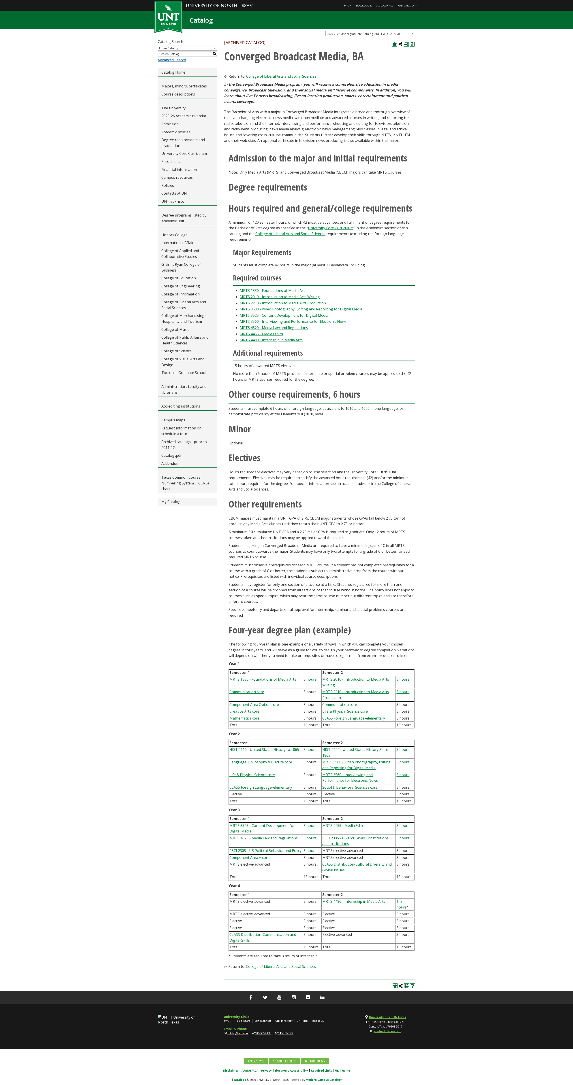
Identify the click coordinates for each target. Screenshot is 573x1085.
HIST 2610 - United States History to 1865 (264, 749)
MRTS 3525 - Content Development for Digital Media (284, 315)
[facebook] (250, 997)
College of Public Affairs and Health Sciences (184, 340)
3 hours (310, 679)
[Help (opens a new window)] (412, 44)
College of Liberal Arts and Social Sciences (183, 304)
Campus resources (177, 177)
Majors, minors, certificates (184, 86)
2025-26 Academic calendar (183, 115)
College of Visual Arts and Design (182, 362)
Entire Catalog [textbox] (168, 48)
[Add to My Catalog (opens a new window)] (394, 44)
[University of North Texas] (219, 2)
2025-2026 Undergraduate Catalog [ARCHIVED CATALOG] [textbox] (364, 34)
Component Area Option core (254, 704)
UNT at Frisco (172, 201)
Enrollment (170, 161)
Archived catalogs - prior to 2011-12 (184, 444)
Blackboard (364, 5)
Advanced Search (172, 59)
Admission (170, 123)
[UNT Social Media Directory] (322, 997)
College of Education (178, 278)
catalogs (239, 1080)
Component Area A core (249, 857)
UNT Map (302, 1020)
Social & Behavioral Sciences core (350, 787)
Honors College (174, 234)
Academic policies (175, 132)
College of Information (180, 294)
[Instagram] (293, 997)
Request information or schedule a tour (181, 431)
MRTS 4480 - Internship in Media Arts (271, 340)
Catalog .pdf (171, 455)
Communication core (246, 691)
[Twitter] (265, 997)
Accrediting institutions (180, 406)
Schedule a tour (283, 1061)
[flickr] (308, 997)
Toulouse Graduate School (183, 372)
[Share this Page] (400, 44)
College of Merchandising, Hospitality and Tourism (183, 318)
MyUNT (348, 5)
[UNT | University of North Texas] (181, 1020)
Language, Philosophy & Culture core (260, 762)
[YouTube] (279, 997)
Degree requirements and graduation (183, 142)
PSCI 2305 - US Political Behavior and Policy (265, 850)
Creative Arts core (244, 711)
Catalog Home (173, 72)
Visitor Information (387, 1031)
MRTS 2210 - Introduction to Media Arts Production (283, 303)
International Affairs (178, 242)
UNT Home (342, 1070)
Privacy (266, 1070)
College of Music (175, 329)
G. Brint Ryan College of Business (181, 267)
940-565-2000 (263, 1033)
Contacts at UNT (175, 193)
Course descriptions (178, 94)
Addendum (170, 463)
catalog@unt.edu (237, 1033)
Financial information (179, 169)
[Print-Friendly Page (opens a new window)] (406, 44)
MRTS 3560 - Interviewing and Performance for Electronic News (293, 321)
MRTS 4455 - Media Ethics (261, 333)
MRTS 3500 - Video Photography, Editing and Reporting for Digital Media (301, 309)
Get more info (314, 1061)
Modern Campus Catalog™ (324, 1080)
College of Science (176, 350)
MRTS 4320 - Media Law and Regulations (274, 327)
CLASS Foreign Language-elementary (353, 718)
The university (173, 108)
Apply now (254, 1061)
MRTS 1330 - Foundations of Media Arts (273, 290)
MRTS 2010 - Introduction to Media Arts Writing (280, 296)
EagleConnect (385, 5)
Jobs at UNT (319, 1020)
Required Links (321, 1070)
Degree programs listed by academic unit (183, 218)
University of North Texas (387, 1017)
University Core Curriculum (184, 153)
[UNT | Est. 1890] (168, 16)
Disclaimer (231, 1070)
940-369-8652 (285, 1033)
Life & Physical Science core (345, 711)
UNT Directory (407, 5)
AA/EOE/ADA (250, 1070)
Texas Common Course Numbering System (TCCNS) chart (185, 483)
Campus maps (173, 420)
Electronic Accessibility (291, 1070)
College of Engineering (180, 286)
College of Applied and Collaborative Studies (180, 253)
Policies (167, 185)
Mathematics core (244, 718)
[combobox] (370, 33)
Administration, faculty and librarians (183, 389)
